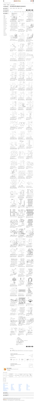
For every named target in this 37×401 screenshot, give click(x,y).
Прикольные (5, 35)
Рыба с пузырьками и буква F (13, 236)
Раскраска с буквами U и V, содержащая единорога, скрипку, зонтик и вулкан (29, 110)
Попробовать (13, 365)
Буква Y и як (11, 275)
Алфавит (5, 16)
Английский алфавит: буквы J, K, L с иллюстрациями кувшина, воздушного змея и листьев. (21, 90)
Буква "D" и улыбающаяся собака (13, 40)
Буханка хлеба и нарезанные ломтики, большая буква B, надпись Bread (29, 237)
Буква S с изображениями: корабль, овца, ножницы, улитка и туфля (21, 100)
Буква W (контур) (20, 128)
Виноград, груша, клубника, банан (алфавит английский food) (29, 51)
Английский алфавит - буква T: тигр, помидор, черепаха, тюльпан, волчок (13, 110)
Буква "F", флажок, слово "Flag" (21, 187)
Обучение (5, 29)
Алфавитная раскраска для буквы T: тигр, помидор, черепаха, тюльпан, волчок (29, 100)
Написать (13, 355)
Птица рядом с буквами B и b (29, 187)
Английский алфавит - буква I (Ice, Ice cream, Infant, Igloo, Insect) (29, 90)
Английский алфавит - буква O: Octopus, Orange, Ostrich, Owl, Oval (13, 139)
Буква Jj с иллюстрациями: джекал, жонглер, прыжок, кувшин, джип (21, 198)
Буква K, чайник (28, 324)
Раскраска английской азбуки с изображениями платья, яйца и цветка (21, 80)
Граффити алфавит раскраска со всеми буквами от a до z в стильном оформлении (21, 276)
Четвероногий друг (5, 390)
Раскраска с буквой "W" (12, 314)
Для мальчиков (5, 23)
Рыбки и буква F (20, 226)
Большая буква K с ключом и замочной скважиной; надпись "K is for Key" (29, 139)
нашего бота (31, 350)
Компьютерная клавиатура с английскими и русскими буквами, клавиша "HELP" (21, 296)
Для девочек (5, 22)
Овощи (4, 30)
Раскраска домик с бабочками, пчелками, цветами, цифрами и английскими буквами (13, 296)
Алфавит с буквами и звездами (21, 314)
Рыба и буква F (19, 285)
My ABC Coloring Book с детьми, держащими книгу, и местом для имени (13, 286)
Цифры (4, 17)
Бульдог (4, 384)
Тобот (27, 384)
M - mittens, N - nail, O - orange (13, 99)
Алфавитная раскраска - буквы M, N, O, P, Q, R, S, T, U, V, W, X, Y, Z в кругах (29, 217)
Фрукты (4, 31)
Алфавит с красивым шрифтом (13, 30)
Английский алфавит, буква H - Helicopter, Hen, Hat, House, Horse (21, 168)
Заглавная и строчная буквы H (13, 216)
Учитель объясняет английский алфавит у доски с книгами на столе (29, 266)
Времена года (5, 18)
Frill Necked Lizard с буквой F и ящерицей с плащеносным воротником (13, 257)
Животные (5, 24)
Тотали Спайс (12, 384)
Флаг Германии (20, 384)
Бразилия (20, 390)
